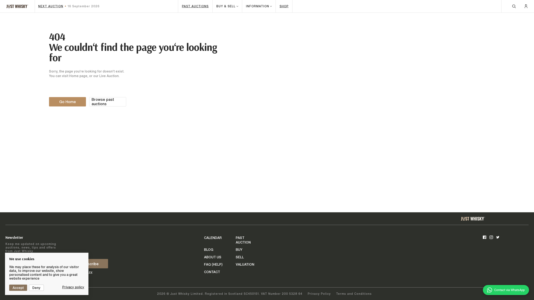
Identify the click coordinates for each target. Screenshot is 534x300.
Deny (36, 287)
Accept (18, 287)
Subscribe (90, 264)
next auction (50, 6)
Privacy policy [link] (73, 287)
